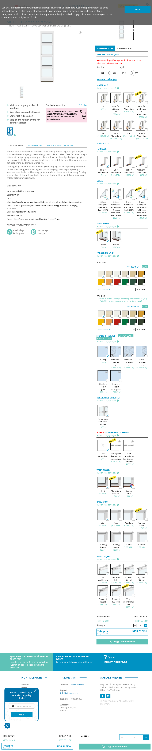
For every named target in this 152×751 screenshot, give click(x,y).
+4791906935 (77, 684)
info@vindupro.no (115, 662)
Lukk (137, 9)
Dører (24, 687)
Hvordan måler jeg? (107, 79)
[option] (47, 57)
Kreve (21, 715)
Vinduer (25, 684)
